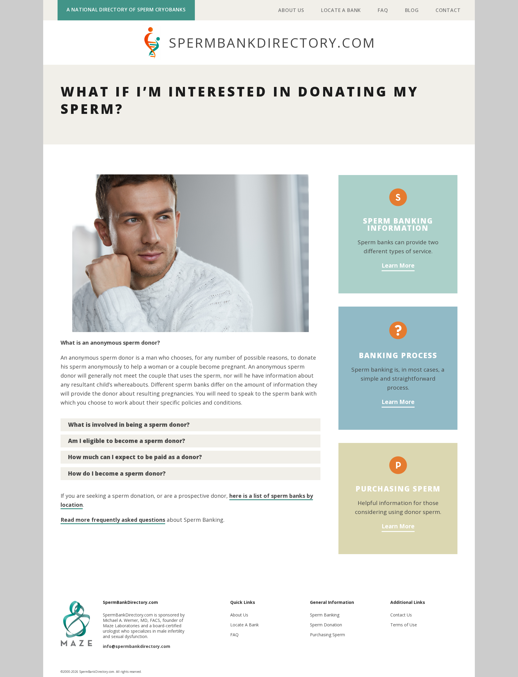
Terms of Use (403, 625)
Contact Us (401, 615)
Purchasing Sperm (327, 634)
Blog (412, 10)
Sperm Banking (324, 615)
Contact (448, 10)
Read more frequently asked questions (113, 519)
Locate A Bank (341, 10)
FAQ (383, 10)
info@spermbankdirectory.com (136, 646)
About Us (291, 10)
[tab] (191, 424)
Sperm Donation (326, 625)
